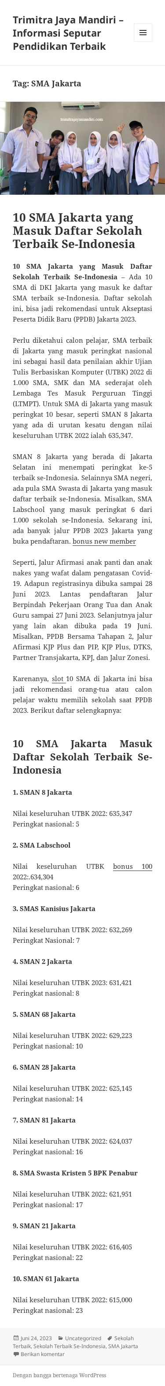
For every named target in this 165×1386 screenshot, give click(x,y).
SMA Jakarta (123, 1346)
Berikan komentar (43, 1354)
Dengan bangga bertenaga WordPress (59, 1375)
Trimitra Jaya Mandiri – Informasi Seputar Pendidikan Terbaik (68, 32)
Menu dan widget (143, 41)
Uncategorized (83, 1338)
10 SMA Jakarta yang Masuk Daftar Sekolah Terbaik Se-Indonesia (77, 230)
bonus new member (104, 541)
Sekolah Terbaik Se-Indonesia (69, 1346)
